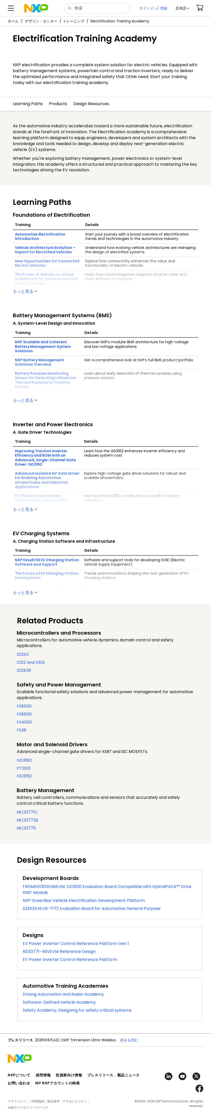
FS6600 (24, 714)
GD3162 (24, 776)
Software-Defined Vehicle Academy (59, 1002)
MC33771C (27, 812)
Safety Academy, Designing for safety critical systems (77, 1010)
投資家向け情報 (69, 1075)
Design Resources (91, 104)
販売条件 (53, 1101)
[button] (182, 8)
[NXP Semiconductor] (36, 8)
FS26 (21, 730)
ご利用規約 (37, 1101)
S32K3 (23, 654)
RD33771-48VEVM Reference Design (59, 951)
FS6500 (24, 706)
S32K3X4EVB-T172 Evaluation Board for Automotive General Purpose (92, 908)
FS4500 (24, 722)
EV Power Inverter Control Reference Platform (70, 959)
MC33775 (26, 828)
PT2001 (24, 768)
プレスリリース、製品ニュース (113, 1075)
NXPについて (19, 1075)
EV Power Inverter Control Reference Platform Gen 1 (76, 943)
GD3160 (24, 760)
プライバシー (17, 1101)
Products (58, 104)
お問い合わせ (19, 1083)
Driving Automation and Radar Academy (63, 994)
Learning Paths (28, 104)
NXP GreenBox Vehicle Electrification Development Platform (84, 900)
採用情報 (43, 1075)
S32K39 (24, 670)
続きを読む (129, 1040)
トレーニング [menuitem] (73, 21)
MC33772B (27, 820)
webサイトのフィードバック (28, 1107)
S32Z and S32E (31, 662)
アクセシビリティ (75, 1101)
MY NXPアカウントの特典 (57, 1083)
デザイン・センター (41, 21)
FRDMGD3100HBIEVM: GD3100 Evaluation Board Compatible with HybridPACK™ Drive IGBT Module (107, 889)
